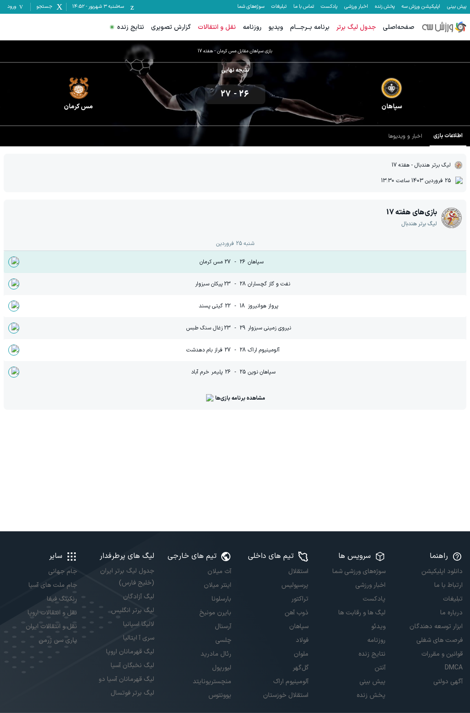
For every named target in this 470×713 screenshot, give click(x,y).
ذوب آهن (296, 613)
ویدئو (378, 626)
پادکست (329, 7)
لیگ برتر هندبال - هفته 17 (421, 165)
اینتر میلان (217, 585)
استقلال (298, 571)
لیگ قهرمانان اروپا (130, 652)
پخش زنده (385, 7)
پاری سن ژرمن (58, 640)
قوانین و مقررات (442, 654)
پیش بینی (456, 7)
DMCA (454, 668)
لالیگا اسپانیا (138, 624)
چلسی (223, 640)
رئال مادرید (216, 654)
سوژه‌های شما (250, 7)
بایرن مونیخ (215, 613)
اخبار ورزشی (356, 7)
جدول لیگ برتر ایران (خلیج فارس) (127, 577)
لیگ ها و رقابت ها (362, 613)
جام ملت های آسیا (52, 585)
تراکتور (299, 599)
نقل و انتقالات (217, 27)
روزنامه (252, 27)
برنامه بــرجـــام (310, 27)
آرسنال (223, 626)
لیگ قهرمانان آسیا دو (126, 679)
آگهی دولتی (448, 681)
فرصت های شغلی (439, 640)
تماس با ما (303, 7)
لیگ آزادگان (138, 597)
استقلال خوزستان (285, 695)
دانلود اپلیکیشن (442, 571)
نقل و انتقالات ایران (51, 626)
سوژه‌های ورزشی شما (359, 571)
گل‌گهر (300, 668)
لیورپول (221, 668)
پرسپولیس (294, 585)
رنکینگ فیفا (62, 599)
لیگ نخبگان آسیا (132, 665)
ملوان (301, 654)
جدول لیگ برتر (356, 27)
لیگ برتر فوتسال (132, 693)
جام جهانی (62, 571)
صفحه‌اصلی (398, 27)
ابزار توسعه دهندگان (436, 626)
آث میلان (219, 571)
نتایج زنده (130, 27)
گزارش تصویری (171, 27)
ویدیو (276, 27)
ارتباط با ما (448, 585)
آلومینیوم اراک (290, 681)
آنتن (380, 668)
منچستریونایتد (212, 681)
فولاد (302, 640)
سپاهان (298, 626)
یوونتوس (219, 695)
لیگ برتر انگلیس (132, 610)
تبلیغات (278, 7)
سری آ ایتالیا (138, 638)
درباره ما (451, 613)
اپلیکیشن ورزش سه (421, 7)
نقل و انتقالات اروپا (52, 613)
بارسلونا (221, 599)
